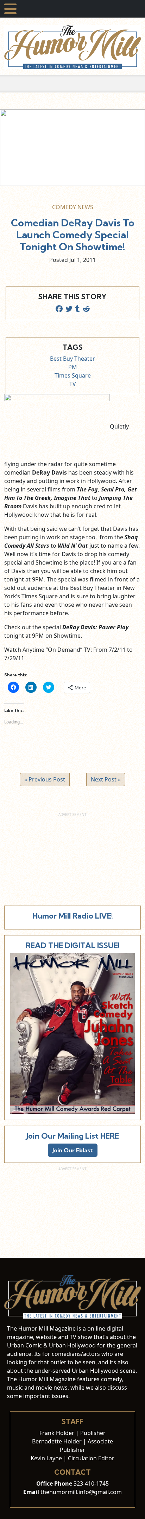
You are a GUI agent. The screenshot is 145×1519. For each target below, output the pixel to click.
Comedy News (72, 207)
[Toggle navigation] (10, 9)
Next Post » (106, 779)
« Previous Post (44, 779)
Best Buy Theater (72, 358)
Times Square (73, 375)
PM (72, 367)
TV (72, 384)
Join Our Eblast (72, 1150)
